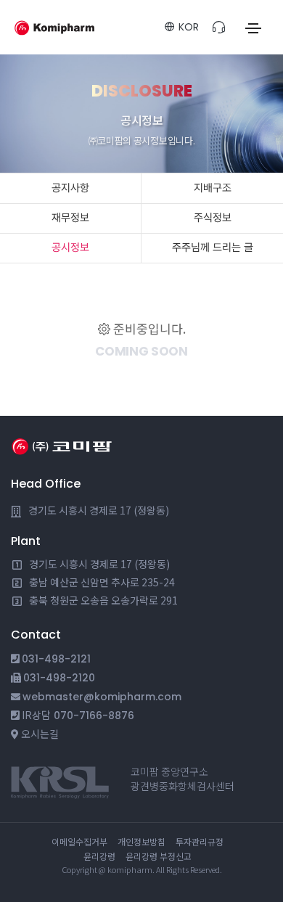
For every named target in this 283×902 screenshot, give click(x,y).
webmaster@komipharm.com (101, 696)
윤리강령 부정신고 (159, 856)
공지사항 (70, 187)
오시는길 (40, 733)
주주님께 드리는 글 (212, 247)
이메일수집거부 (79, 841)
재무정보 (70, 217)
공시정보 (70, 247)
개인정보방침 (141, 841)
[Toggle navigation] (253, 28)
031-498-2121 (56, 659)
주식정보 (212, 217)
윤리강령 (99, 856)
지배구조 (212, 187)
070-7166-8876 (94, 715)
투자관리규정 (199, 841)
